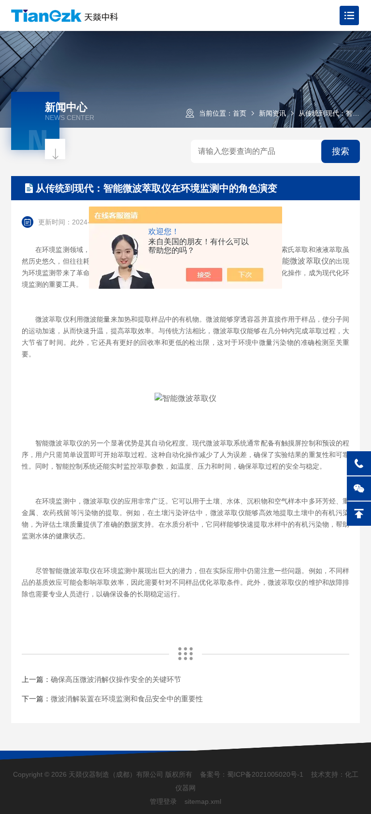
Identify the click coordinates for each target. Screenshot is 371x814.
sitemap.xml (203, 801)
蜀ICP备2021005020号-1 (265, 774)
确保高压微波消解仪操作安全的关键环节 (116, 679)
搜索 (340, 151)
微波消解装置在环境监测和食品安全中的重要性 (127, 699)
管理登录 (163, 801)
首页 (239, 113)
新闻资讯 (272, 113)
